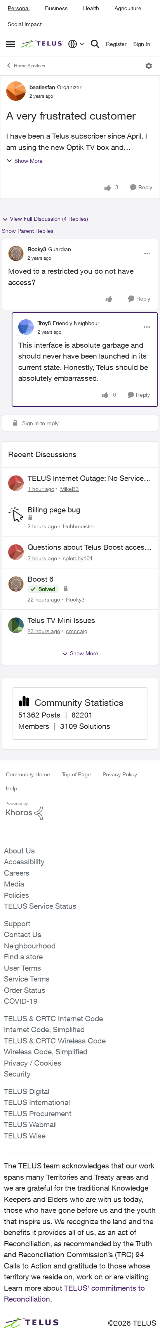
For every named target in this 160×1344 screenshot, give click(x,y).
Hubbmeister (78, 526)
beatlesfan (42, 87)
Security (17, 1074)
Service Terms (27, 979)
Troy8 (44, 323)
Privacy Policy (120, 774)
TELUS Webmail (30, 1124)
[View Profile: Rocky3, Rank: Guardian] (16, 253)
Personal (19, 8)
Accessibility (24, 861)
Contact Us (23, 934)
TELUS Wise (24, 1135)
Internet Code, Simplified (44, 1029)
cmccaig (76, 631)
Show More (28, 160)
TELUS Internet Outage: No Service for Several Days (86, 478)
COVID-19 (21, 1001)
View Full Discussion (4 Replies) (49, 218)
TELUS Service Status (40, 906)
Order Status (24, 990)
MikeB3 (69, 489)
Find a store (23, 956)
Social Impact (25, 24)
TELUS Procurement (37, 1113)
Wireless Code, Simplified (45, 1051)
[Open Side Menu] (10, 44)
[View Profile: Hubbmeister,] (16, 514)
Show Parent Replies (28, 230)
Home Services (29, 66)
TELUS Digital (26, 1091)
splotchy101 (78, 558)
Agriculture (128, 8)
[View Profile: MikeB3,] (16, 483)
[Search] (95, 44)
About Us (19, 850)
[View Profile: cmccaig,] (16, 625)
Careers (17, 873)
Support (17, 923)
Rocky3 (37, 249)
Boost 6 (41, 579)
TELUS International (37, 1102)
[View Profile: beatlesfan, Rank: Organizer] (16, 91)
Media (14, 884)
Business (56, 8)
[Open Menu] (148, 65)
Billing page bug (54, 509)
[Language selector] (76, 44)
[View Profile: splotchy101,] (16, 552)
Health (91, 8)
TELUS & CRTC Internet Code (53, 1018)
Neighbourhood (30, 945)
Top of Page (76, 774)
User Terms (22, 968)
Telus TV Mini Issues (61, 620)
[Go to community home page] (42, 44)
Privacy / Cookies (32, 1063)
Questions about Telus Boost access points (88, 547)
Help (11, 788)
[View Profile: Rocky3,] (16, 584)
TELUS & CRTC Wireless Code (55, 1040)
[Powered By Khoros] (80, 811)
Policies (16, 895)
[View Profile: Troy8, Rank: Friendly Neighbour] (26, 327)
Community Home (28, 774)
